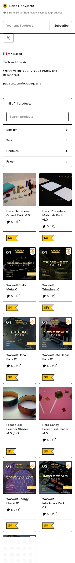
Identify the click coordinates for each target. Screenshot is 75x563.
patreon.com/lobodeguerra (22, 83)
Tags (9, 140)
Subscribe (61, 25)
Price (10, 161)
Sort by (11, 130)
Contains (12, 151)
